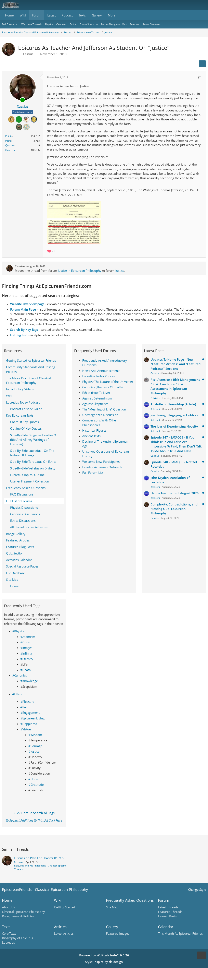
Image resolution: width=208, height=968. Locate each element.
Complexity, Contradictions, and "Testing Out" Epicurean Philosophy (174, 508)
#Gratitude (36, 784)
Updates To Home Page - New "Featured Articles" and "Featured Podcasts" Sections (175, 363)
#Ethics (17, 694)
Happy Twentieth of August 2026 (175, 493)
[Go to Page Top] (201, 955)
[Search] (182, 5)
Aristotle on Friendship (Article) (173, 404)
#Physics (18, 631)
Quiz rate (10, 150)
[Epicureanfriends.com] (10, 5)
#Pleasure (27, 702)
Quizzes (9, 145)
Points (8, 136)
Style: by (104, 962)
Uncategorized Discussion (100, 415)
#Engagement (30, 712)
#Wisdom (35, 735)
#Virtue (25, 729)
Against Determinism (97, 398)
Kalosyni (155, 409)
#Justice (33, 751)
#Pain (24, 707)
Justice (119, 270)
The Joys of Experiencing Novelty (174, 426)
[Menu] (203, 5)
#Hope (33, 779)
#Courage (35, 746)
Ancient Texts (91, 436)
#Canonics (19, 675)
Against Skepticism (95, 404)
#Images (26, 648)
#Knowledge (29, 681)
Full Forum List (92, 472)
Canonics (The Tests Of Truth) (102, 387)
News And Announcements (101, 371)
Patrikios (155, 398)
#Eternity (26, 659)
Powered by (104, 955)
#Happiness (28, 724)
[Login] (192, 5)
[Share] (202, 63)
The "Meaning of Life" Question (104, 409)
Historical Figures (94, 430)
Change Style (197, 889)
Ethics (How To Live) (96, 393)
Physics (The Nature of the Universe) (107, 382)
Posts (8, 140)
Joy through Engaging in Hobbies (174, 415)
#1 (200, 77)
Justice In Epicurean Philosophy (79, 270)
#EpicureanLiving (32, 718)
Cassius (28, 54)
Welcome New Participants (101, 461)
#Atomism (27, 637)
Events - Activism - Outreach (102, 467)
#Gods (25, 642)
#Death (25, 670)
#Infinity (26, 653)
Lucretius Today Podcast (99, 376)
